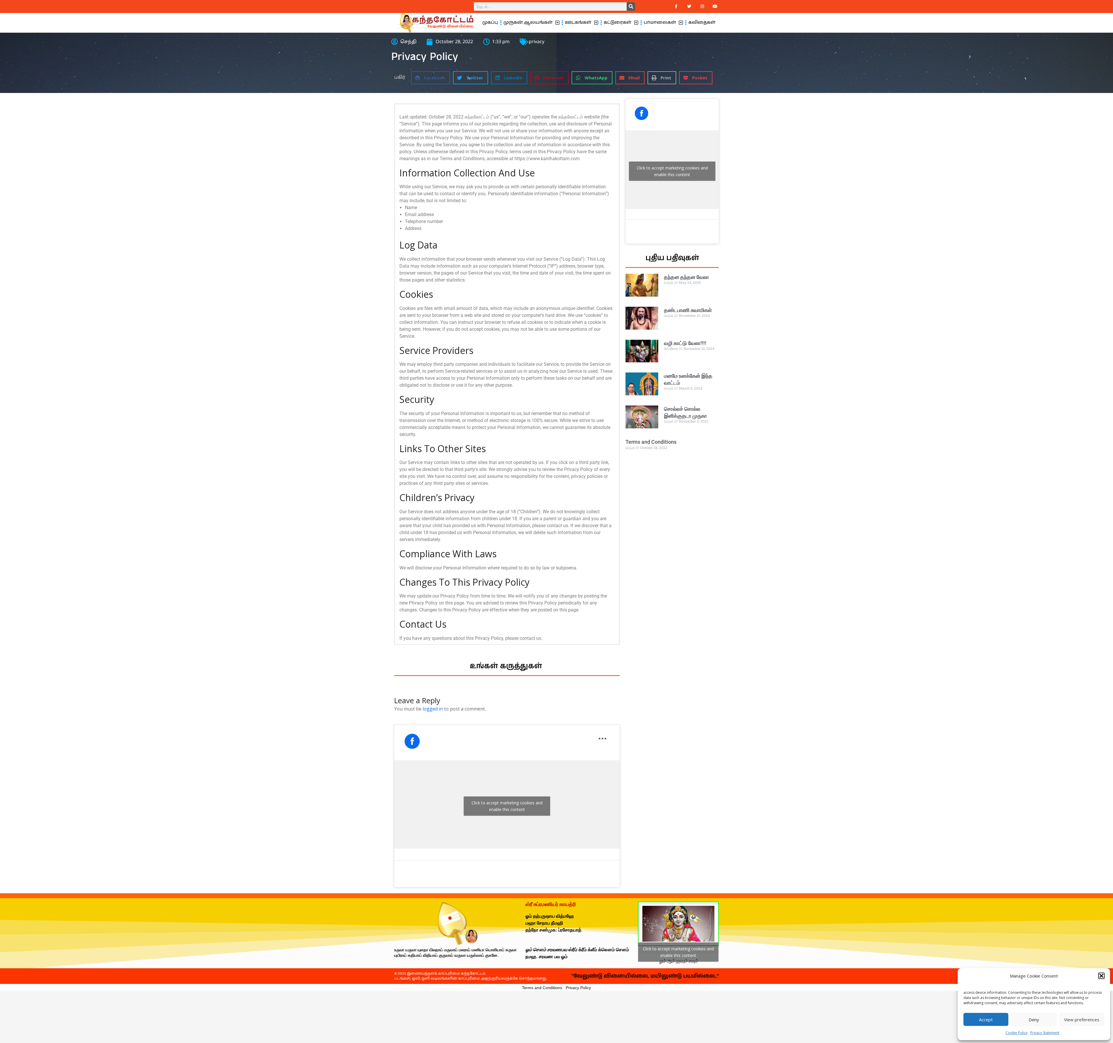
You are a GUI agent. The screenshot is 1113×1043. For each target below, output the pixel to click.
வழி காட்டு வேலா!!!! (685, 343)
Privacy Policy (578, 987)
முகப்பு (490, 22)
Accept (986, 1019)
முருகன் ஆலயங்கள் (527, 22)
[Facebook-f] (676, 6)
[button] (1101, 976)
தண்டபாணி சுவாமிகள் (688, 310)
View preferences (1081, 1019)
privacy (536, 42)
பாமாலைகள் (660, 22)
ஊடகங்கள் (578, 22)
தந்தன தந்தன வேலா (686, 277)
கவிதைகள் (701, 22)
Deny (1034, 1019)
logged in (433, 709)
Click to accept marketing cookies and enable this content (507, 806)
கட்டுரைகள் (617, 22)
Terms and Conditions (650, 442)
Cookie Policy (1016, 1032)
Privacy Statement (1044, 1032)
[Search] (631, 6)
